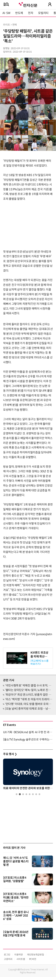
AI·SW (6, 13)
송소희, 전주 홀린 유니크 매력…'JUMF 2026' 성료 (16, 915)
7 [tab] (36, 794)
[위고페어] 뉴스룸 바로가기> (39, 662)
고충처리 (8, 959)
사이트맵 (20, 959)
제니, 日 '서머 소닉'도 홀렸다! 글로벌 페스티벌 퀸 (16, 861)
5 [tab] (29, 794)
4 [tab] (26, 794)
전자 (30, 13)
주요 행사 (10, 754)
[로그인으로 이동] (50, 4)
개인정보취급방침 (35, 954)
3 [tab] (23, 794)
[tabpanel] (28, 775)
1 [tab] (16, 794)
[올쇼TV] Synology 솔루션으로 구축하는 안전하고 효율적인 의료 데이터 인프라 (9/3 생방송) (28, 739)
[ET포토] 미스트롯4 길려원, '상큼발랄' (14, 879)
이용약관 (18, 954)
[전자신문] (28, 4)
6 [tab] (33, 794)
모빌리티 (43, 13)
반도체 (19, 13)
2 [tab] (20, 794)
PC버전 (32, 959)
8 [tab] (39, 794)
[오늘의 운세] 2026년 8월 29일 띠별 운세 (15, 933)
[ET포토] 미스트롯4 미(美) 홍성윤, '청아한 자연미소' (16, 897)
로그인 (7, 954)
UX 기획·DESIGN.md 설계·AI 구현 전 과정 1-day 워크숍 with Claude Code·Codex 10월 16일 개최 (28, 732)
